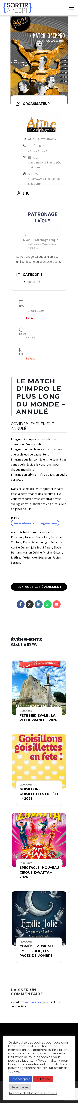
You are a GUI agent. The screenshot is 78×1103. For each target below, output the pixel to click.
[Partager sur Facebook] (21, 604)
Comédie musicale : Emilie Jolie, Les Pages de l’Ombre (38, 951)
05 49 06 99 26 (37, 151)
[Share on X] (30, 604)
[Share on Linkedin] (39, 604)
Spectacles (34, 282)
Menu (71, 7)
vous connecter (34, 1002)
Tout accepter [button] (20, 1079)
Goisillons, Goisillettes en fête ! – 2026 (39, 794)
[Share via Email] (57, 604)
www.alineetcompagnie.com (35, 523)
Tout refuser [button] (43, 1079)
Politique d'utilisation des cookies (33, 1093)
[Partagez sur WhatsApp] (48, 604)
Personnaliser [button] (20, 1087)
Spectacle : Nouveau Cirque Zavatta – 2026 (39, 872)
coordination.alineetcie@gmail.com (44, 164)
